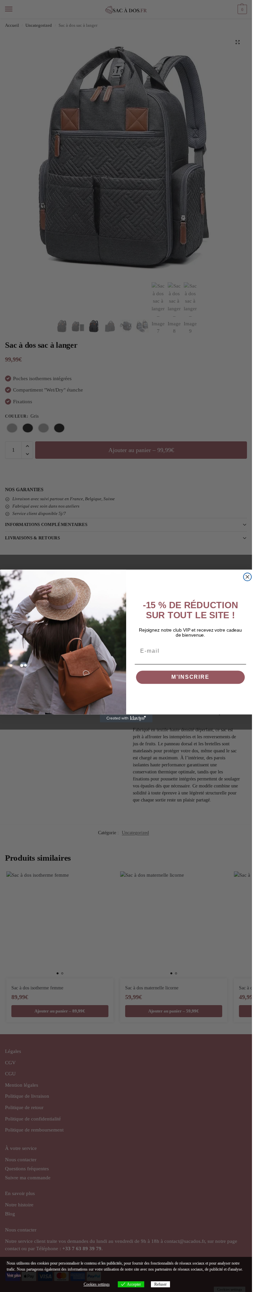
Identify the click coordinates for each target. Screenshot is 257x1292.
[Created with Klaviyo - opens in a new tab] (126, 719)
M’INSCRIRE (190, 677)
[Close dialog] (247, 577)
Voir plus (14, 1275)
